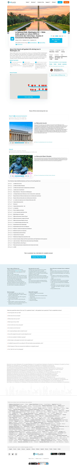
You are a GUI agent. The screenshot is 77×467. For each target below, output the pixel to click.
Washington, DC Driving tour (43, 369)
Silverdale (54, 440)
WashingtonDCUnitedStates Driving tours (15, 369)
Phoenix (25, 405)
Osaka (48, 418)
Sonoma (44, 406)
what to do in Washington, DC (57, 380)
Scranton (28, 431)
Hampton (58, 439)
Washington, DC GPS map (55, 371)
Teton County (52, 441)
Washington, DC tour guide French (35, 364)
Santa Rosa (34, 408)
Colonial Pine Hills (12, 435)
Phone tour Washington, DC (38, 375)
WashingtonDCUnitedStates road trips (31, 378)
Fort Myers (24, 412)
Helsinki (9, 412)
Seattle (10, 441)
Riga (28, 419)
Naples (37, 412)
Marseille (60, 412)
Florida (41, 412)
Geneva (53, 435)
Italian (55, 64)
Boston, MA (62, 421)
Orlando (49, 412)
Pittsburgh (39, 431)
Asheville (33, 428)
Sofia (14, 406)
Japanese (64, 64)
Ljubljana (24, 434)
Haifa (35, 417)
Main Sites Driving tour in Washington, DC (28, 373)
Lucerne (49, 435)
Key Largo (33, 412)
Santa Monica (56, 406)
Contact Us (46, 458)
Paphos (58, 409)
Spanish (59, 64)
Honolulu (31, 414)
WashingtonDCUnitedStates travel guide (15, 380)
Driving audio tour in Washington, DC (45, 370)
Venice (20, 418)
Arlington (38, 440)
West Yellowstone (59, 441)
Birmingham (21, 404)
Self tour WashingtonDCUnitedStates (57, 378)
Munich (44, 413)
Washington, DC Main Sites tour (13, 373)
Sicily (16, 418)
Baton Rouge (49, 419)
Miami (28, 412)
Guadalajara (14, 422)
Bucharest (54, 432)
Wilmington (33, 410)
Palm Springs (49, 406)
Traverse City (57, 422)
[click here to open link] (49, 66)
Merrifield (11, 440)
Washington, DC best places (28, 382)
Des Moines (20, 417)
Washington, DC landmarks (39, 382)
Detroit (45, 422)
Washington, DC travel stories (13, 379)
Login (60, 2)
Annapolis (44, 421)
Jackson (37, 423)
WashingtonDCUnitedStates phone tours (15, 377)
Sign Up (66, 2)
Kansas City (53, 423)
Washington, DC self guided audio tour (29, 370)
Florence (29, 418)
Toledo (15, 430)
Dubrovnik (50, 409)
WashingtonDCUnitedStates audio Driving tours (16, 371)
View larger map (29, 97)
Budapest (59, 414)
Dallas (61, 436)
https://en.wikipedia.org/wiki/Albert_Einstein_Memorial (45, 175)
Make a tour (38, 458)
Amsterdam (32, 426)
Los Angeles (28, 408)
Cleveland (20, 430)
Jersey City (67, 426)
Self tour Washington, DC (44, 378)
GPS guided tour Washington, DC (51, 375)
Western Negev (50, 417)
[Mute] (62, 36)
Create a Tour (40, 2)
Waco (68, 436)
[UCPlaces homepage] (38, 454)
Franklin (16, 436)
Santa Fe (28, 427)
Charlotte (28, 428)
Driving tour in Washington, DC (36, 365)
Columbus (62, 428)
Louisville (21, 419)
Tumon (18, 414)
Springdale (11, 439)
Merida (31, 422)
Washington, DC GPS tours (44, 371)
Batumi (21, 413)
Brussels (63, 405)
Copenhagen (43, 410)
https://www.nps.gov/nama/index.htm (57, 66)
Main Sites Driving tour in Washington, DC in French (47, 373)
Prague (17, 410)
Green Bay (31, 441)
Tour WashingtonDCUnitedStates (30, 366)
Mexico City (26, 422)
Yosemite (62, 406)
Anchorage (40, 404)
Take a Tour (31, 458)
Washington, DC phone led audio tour (31, 377)
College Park (38, 421)
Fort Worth (56, 436)
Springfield (59, 423)
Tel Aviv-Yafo (39, 417)
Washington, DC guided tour (48, 364)
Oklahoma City (41, 430)
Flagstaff (20, 405)
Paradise (47, 426)
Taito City (44, 418)
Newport (39, 432)
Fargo (49, 428)
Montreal (58, 408)
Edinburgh (15, 434)
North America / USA (51, 58)
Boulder (25, 409)
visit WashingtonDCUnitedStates (31, 380)
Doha (23, 432)
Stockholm (35, 435)
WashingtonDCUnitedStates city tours (15, 378)
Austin (64, 436)
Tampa (45, 412)
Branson (63, 423)
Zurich (45, 435)
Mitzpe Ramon (57, 417)
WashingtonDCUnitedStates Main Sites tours (16, 374)
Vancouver (50, 408)
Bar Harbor (11, 421)
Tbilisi (17, 413)
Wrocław (56, 431)
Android (16, 270)
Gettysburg (23, 431)
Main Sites (51, 51)
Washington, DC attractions (51, 382)
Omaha (21, 426)
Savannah (36, 413)
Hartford (41, 409)
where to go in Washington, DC (44, 380)
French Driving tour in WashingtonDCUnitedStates (17, 368)
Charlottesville (64, 439)
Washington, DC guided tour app (26, 379)
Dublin (28, 417)
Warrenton (16, 440)
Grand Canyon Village (37, 405)
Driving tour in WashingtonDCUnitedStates (46, 366)
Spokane (15, 441)
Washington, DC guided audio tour (14, 370)
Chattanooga (10, 436)
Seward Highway (47, 404)
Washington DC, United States (58, 58)
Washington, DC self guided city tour (47, 377)
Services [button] (33, 2)
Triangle (20, 440)
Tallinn (63, 410)
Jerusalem (64, 417)
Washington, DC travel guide (39, 379)
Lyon (56, 412)
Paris (10, 413)
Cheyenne (67, 441)
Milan (33, 418)
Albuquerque (22, 427)
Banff (55, 408)
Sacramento (22, 408)
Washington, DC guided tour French (62, 364)
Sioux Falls (60, 434)
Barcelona (22, 435)
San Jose (17, 408)
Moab (16, 439)
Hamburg (53, 413)
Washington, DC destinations (63, 382)
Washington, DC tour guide (22, 364)
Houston (44, 436)
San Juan (16, 432)
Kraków (51, 431)
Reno (51, 426)
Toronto (63, 408)
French (57, 51)
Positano (24, 418)
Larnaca (62, 409)
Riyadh (65, 432)
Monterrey (21, 422)
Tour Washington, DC (25, 365)
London (55, 410)
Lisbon (64, 431)
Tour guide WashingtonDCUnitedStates (15, 366)
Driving (63, 51)
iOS (20, 270)
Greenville (42, 434)
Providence (45, 432)
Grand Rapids (50, 422)
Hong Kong (50, 414)
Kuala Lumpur (21, 421)
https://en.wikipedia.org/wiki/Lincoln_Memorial (44, 142)
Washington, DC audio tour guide (56, 369)
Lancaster (34, 431)
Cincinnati (11, 430)
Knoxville (20, 436)
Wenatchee (65, 440)
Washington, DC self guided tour (13, 365)
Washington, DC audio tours (32, 371)
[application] (58, 36)
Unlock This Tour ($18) (38, 257)
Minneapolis (22, 423)
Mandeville (43, 419)
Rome (36, 418)
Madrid (26, 435)
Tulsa (35, 430)
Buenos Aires (58, 404)
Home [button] (27, 2)
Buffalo (48, 427)
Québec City (44, 408)
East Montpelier (31, 439)
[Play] (51, 36)
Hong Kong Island (43, 414)
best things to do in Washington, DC (14, 382)
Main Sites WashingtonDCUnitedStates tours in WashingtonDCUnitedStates (41, 374)
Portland (56, 430)
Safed (10, 418)
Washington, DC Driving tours (48, 365)
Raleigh (23, 428)
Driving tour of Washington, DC (30, 369)
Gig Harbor (60, 440)
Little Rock (54, 405)
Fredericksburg (50, 436)
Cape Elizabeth (65, 419)
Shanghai (10, 409)
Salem (67, 421)
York (52, 410)
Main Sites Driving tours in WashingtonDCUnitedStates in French (20, 375)
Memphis (30, 436)
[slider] (64, 36)
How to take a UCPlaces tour (58, 75)
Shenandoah (52, 439)
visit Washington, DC (64, 379)
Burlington (37, 439)
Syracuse (43, 427)
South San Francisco (37, 406)
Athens (60, 413)
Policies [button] (53, 2)
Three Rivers (11, 408)
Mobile (26, 404)
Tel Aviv (44, 417)
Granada (57, 427)
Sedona (29, 405)
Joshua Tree (29, 406)
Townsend (26, 436)
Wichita (61, 418)
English (50, 64)
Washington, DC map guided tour (52, 379)
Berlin (49, 413)
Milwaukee (36, 441)
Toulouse (65, 412)
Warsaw (47, 431)
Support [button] (47, 2)
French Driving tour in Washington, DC (55, 368)
